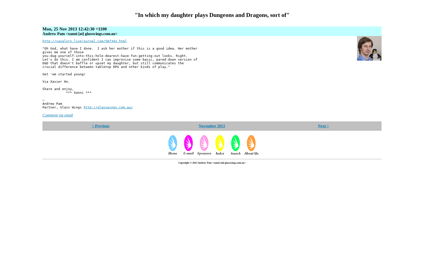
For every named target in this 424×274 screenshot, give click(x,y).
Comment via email (57, 115)
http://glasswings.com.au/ (108, 107)
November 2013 (212, 126)
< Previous (100, 126)
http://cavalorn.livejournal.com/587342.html (84, 41)
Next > (323, 126)
